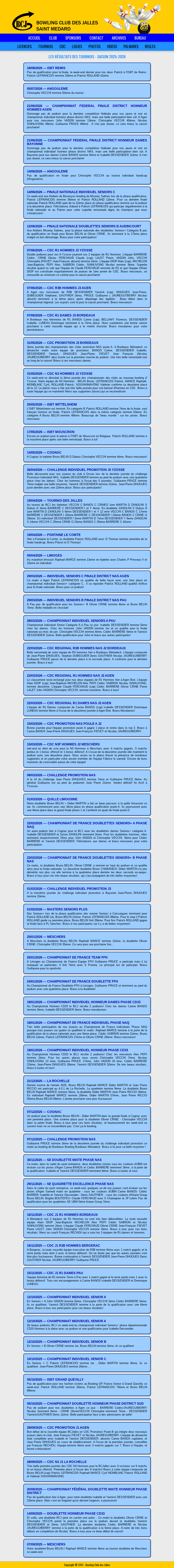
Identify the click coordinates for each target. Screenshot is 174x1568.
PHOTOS (94, 46)
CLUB (53, 38)
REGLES (150, 46)
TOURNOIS (45, 46)
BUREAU (140, 38)
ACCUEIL (34, 38)
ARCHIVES (119, 38)
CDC (62, 46)
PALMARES (131, 46)
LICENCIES (24, 46)
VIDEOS (112, 46)
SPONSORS (73, 38)
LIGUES (77, 46)
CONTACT (96, 38)
